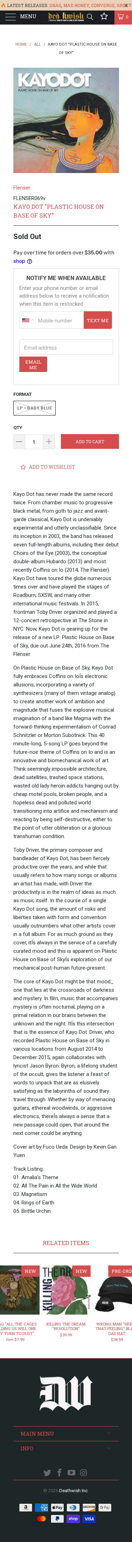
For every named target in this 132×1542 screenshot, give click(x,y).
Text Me (98, 320)
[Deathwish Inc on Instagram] (84, 1473)
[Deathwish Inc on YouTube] (72, 1473)
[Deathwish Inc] (66, 18)
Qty (17, 427)
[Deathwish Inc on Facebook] (59, 1473)
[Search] (89, 17)
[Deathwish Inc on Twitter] (47, 1473)
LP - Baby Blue (34, 408)
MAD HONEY (76, 5)
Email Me (33, 365)
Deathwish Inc (73, 1490)
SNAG (55, 5)
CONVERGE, (103, 5)
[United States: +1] (28, 320)
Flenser (21, 188)
